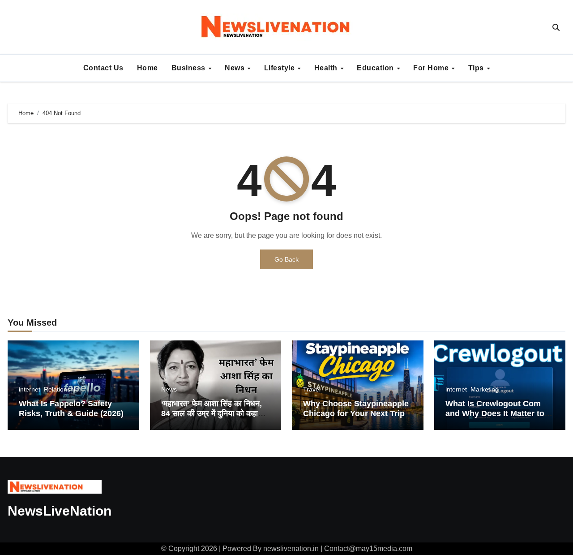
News (236, 68)
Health (327, 68)
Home (147, 68)
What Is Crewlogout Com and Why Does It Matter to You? (494, 413)
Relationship (61, 389)
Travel (312, 389)
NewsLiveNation (59, 510)
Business (189, 68)
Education (376, 68)
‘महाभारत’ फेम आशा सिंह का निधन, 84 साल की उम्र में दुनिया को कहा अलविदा (211, 413)
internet (29, 389)
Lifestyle (280, 68)
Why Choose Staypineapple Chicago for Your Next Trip (356, 408)
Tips (477, 68)
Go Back (286, 259)
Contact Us (103, 68)
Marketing (484, 389)
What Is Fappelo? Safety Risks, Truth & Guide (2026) (71, 408)
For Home (432, 68)
